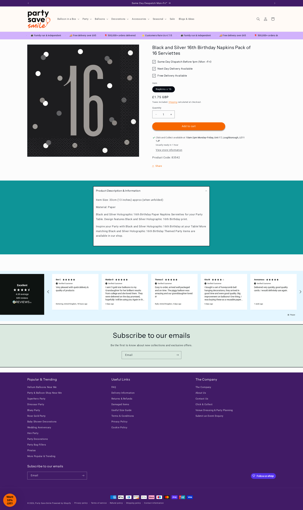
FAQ (113, 387)
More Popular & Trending (41, 456)
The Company (203, 387)
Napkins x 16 (163, 89)
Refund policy (116, 503)
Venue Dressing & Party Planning (214, 410)
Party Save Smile (43, 503)
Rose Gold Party (36, 416)
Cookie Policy (119, 427)
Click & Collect (204, 404)
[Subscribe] (177, 355)
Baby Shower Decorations (42, 421)
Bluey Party (33, 410)
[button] (67, 18)
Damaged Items (120, 404)
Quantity (156, 108)
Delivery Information (123, 393)
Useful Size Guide (121, 410)
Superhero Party (36, 398)
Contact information (154, 503)
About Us (201, 393)
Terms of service (99, 503)
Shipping (173, 102)
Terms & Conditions (122, 416)
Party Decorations (37, 439)
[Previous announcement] (28, 3)
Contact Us (202, 398)
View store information (169, 150)
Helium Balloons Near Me (42, 387)
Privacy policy (81, 503)
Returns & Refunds (121, 398)
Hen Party (33, 433)
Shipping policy (133, 503)
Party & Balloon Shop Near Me (44, 393)
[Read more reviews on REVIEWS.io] (22, 303)
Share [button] (158, 166)
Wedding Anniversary (39, 427)
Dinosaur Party (35, 404)
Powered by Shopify (61, 503)
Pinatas (31, 450)
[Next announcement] (274, 3)
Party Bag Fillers (36, 444)
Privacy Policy (119, 421)
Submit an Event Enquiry (209, 416)
